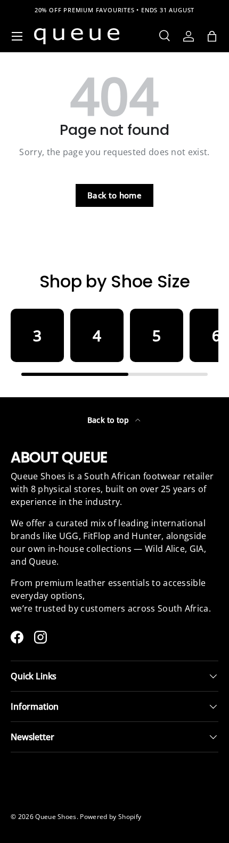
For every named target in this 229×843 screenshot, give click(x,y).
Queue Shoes (56, 816)
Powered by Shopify (110, 816)
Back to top (109, 420)
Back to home (114, 195)
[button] (212, 36)
